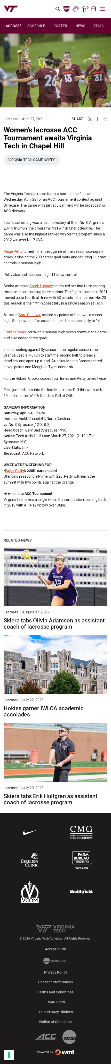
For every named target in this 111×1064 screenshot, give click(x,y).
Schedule (36, 26)
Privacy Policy (55, 972)
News (80, 26)
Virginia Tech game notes (34, 161)
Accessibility (55, 949)
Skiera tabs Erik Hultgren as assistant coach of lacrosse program (50, 799)
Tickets (76, 9)
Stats (98, 26)
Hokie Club (66, 9)
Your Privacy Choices (55, 1012)
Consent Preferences (55, 982)
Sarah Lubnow (41, 286)
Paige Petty (13, 251)
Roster (60, 26)
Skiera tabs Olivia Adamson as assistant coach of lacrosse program (54, 623)
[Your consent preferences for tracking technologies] (9, 1055)
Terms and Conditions (56, 992)
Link (25, 447)
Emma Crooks (15, 332)
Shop (85, 9)
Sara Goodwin (30, 315)
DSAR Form (55, 1002)
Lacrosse (11, 119)
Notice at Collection (55, 1022)
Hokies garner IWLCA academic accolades (44, 711)
